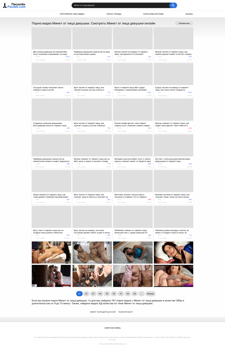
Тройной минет (125, 312)
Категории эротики (153, 14)
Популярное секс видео (72, 14)
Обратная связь (112, 328)
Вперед (150, 294)
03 (93, 294)
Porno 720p (103, 344)
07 (121, 294)
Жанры (189, 14)
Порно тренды (114, 14)
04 (100, 294)
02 (86, 294)
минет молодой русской (103, 311)
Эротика (35, 14)
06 (114, 294)
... (141, 294)
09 (134, 294)
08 (128, 294)
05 (107, 294)
